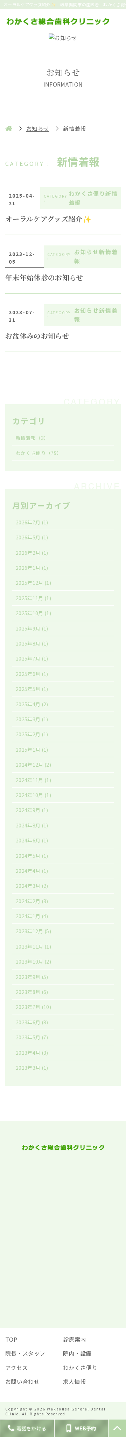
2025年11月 (33, 598)
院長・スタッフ (25, 1353)
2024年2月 (32, 901)
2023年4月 (32, 1052)
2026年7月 (32, 522)
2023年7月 (33, 1006)
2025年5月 (32, 688)
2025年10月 (33, 613)
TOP (11, 1339)
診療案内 (74, 1339)
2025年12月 (33, 582)
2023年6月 (32, 1022)
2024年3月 (32, 885)
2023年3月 (32, 1067)
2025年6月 (32, 673)
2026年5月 (32, 537)
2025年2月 (32, 734)
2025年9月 (32, 628)
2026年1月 (32, 567)
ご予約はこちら (63, 1271)
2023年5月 (32, 1037)
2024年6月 (32, 840)
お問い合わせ (22, 1381)
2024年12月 (33, 764)
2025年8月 (32, 643)
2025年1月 (32, 749)
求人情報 (74, 1381)
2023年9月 (32, 976)
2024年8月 (32, 825)
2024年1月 (32, 916)
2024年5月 (32, 855)
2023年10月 (33, 961)
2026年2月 (32, 552)
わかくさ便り (39, 452)
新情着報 (32, 437)
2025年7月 (32, 658)
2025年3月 (32, 719)
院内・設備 (77, 1353)
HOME (8, 128)
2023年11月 (33, 946)
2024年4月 (32, 870)
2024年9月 (32, 809)
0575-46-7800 (68, 1199)
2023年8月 (32, 991)
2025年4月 (32, 704)
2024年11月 (33, 779)
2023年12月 (33, 931)
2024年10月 (33, 794)
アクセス (16, 1367)
